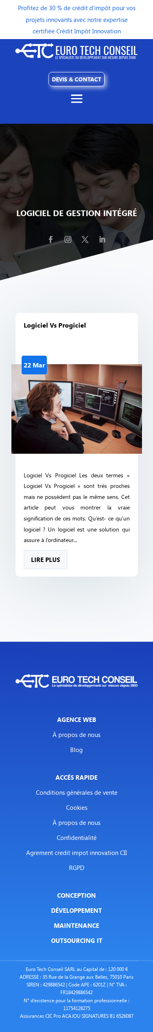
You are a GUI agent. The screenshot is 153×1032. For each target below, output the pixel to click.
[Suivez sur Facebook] (51, 240)
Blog (76, 750)
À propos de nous (76, 734)
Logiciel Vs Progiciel (55, 325)
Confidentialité (77, 837)
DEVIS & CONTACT (76, 79)
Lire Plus (45, 559)
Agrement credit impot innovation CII (76, 852)
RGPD (76, 868)
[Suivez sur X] (85, 240)
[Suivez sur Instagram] (68, 240)
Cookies (76, 807)
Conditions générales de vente (77, 792)
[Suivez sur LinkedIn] (102, 240)
